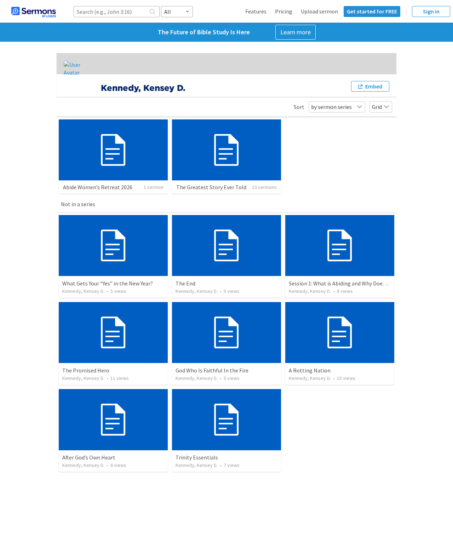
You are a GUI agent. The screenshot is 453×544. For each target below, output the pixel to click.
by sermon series (331, 106)
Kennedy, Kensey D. (83, 291)
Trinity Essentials (197, 457)
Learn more (295, 32)
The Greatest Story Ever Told (211, 187)
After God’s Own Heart (88, 457)
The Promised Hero (85, 370)
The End (185, 283)
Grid (377, 106)
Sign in (431, 11)
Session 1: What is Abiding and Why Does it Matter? (350, 283)
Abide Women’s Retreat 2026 (97, 187)
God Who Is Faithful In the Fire (212, 370)
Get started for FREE (372, 11)
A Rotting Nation (310, 370)
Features (255, 11)
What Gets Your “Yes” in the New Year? (107, 283)
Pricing (283, 11)
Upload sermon (319, 11)
